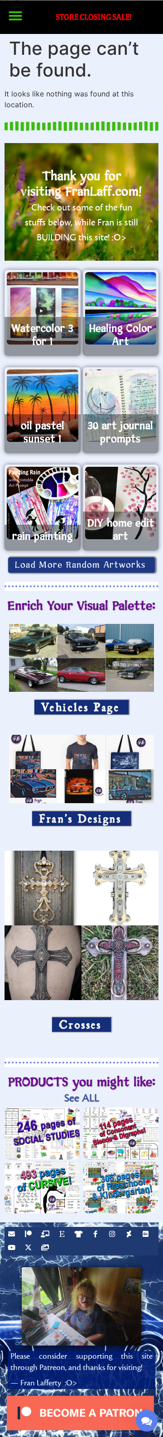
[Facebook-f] (96, 1235)
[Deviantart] (130, 1235)
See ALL (81, 1098)
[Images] (46, 1248)
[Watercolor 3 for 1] (43, 308)
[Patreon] (29, 1235)
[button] (15, 16)
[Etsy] (63, 1235)
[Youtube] (12, 1248)
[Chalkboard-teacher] (46, 1235)
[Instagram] (113, 1235)
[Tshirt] (79, 1235)
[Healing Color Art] (121, 308)
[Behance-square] (146, 1235)
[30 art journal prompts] (121, 405)
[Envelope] (12, 1235)
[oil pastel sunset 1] (43, 405)
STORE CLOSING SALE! (94, 17)
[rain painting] (43, 503)
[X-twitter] (29, 1248)
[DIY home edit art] (121, 503)
